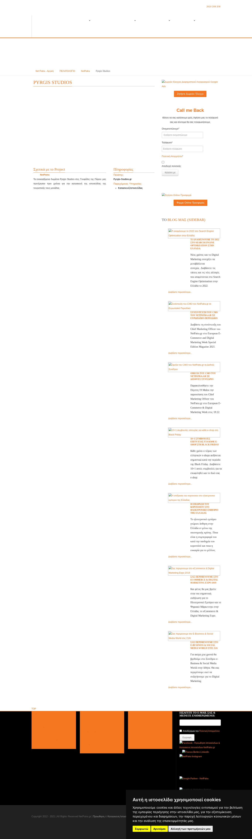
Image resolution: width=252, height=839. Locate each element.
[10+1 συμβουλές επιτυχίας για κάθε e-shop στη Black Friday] (194, 432)
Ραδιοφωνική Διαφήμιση (95, 744)
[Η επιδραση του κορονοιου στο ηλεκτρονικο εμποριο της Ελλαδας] (194, 498)
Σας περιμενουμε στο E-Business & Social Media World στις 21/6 (204, 645)
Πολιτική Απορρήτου (172, 156)
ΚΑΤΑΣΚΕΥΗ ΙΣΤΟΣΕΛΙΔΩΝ (115, 21)
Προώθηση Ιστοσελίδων (143, 713)
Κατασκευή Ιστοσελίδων (143, 718)
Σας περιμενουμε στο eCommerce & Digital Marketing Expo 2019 (204, 580)
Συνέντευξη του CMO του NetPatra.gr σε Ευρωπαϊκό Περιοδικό (204, 315)
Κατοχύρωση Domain (142, 731)
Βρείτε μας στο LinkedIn (46, 740)
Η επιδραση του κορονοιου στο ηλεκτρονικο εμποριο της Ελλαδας (204, 508)
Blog (206, 21)
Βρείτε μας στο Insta (45, 735)
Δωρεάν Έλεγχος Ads (141, 735)
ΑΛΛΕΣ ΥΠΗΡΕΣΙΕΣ (155, 21)
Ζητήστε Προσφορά (141, 740)
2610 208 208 (213, 6)
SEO (85, 713)
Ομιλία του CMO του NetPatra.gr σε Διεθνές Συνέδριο (203, 376)
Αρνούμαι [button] (159, 828)
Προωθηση (98, 816)
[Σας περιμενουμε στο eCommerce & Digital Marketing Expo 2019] (194, 570)
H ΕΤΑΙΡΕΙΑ (185, 21)
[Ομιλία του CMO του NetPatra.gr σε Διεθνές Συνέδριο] (194, 367)
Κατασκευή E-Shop (140, 722)
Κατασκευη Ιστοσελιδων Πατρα (124, 816)
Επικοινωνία (41, 744)
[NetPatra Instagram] (190, 756)
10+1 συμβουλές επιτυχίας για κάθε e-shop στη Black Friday (204, 441)
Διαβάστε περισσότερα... (180, 292)
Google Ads (89, 718)
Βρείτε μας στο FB (44, 731)
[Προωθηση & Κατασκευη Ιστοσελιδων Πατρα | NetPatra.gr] (56, 9)
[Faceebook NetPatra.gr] (199, 745)
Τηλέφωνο (167, 142)
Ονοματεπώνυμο (170, 128)
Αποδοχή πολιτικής (171, 166)
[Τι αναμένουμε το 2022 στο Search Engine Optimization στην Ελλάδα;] (194, 233)
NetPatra (85, 71)
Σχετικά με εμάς (42, 713)
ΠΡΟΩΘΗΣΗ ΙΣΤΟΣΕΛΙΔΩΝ (70, 21)
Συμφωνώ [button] (141, 828)
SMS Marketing (91, 740)
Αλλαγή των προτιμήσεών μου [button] (190, 828)
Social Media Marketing (95, 731)
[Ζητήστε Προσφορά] (176, 195)
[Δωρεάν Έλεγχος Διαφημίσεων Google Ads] (190, 84)
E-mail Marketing (91, 735)
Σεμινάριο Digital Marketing (144, 744)
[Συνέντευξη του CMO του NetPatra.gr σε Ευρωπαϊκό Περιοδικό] (194, 306)
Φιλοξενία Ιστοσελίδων (142, 727)
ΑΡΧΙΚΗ (40, 21)
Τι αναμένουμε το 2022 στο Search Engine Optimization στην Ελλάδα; (204, 244)
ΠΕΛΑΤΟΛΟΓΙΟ (67, 71)
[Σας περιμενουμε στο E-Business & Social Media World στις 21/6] (194, 636)
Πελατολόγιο (41, 718)
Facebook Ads (90, 722)
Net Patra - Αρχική (45, 71)
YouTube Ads (89, 727)
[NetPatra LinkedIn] (195, 752)
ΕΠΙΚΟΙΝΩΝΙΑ (44, 32)
